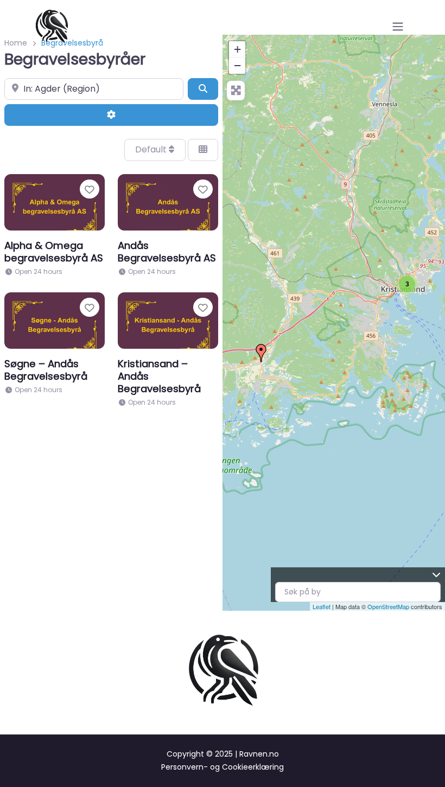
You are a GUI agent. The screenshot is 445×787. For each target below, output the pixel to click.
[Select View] (203, 150)
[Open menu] (397, 26)
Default (152, 149)
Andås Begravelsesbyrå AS (167, 252)
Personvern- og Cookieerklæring (222, 767)
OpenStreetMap (388, 606)
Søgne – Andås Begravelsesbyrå (45, 370)
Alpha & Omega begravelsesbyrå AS (53, 252)
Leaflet (321, 606)
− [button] (237, 65)
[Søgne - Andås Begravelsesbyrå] (261, 353)
